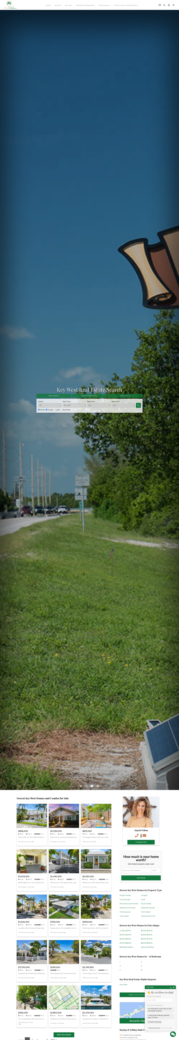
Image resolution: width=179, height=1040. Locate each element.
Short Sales (145, 912)
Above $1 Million (147, 947)
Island (40, 402)
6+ (142, 970)
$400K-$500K (146, 935)
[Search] (138, 405)
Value (125, 396)
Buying (58, 5)
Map (54, 396)
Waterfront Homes (127, 908)
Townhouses (125, 900)
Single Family (125, 895)
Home (48, 5)
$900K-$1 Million (126, 947)
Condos (144, 895)
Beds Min (91, 402)
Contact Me (141, 842)
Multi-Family (146, 904)
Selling (68, 5)
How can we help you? (155, 1005)
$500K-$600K (125, 939)
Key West (123, 985)
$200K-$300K (146, 931)
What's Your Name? (154, 996)
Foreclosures (125, 912)
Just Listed (124, 916)
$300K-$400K (125, 935)
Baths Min (115, 402)
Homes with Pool (148, 916)
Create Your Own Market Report (141, 995)
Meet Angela (104, 5)
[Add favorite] (43, 841)
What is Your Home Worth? (126, 5)
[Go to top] (173, 1029)
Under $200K (125, 931)
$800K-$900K (147, 943)
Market (89, 396)
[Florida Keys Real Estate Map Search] (141, 1013)
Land (57, 410)
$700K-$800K (125, 943)
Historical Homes (148, 908)
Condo (50, 410)
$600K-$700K (146, 939)
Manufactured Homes (129, 904)
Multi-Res (66, 410)
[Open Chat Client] (173, 1034)
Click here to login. (167, 1028)
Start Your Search (64, 1035)
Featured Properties (85, 5)
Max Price (67, 402)
